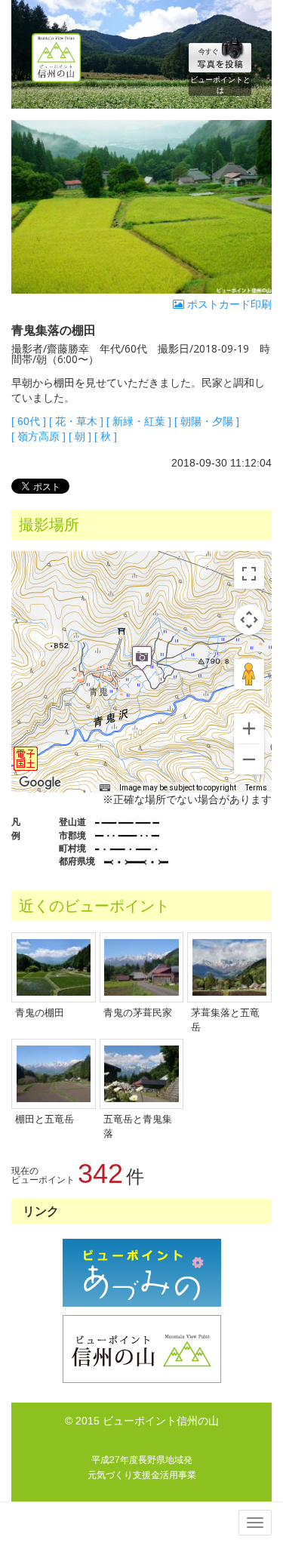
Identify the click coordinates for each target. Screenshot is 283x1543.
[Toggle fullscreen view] (249, 574)
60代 (28, 421)
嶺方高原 (38, 436)
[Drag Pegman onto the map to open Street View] (249, 674)
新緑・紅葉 (138, 421)
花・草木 (76, 421)
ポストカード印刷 (228, 304)
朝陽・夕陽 (206, 421)
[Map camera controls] (249, 620)
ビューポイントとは (220, 84)
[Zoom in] (249, 728)
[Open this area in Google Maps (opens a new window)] (40, 783)
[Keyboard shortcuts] (105, 788)
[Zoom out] (249, 759)
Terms (256, 788)
